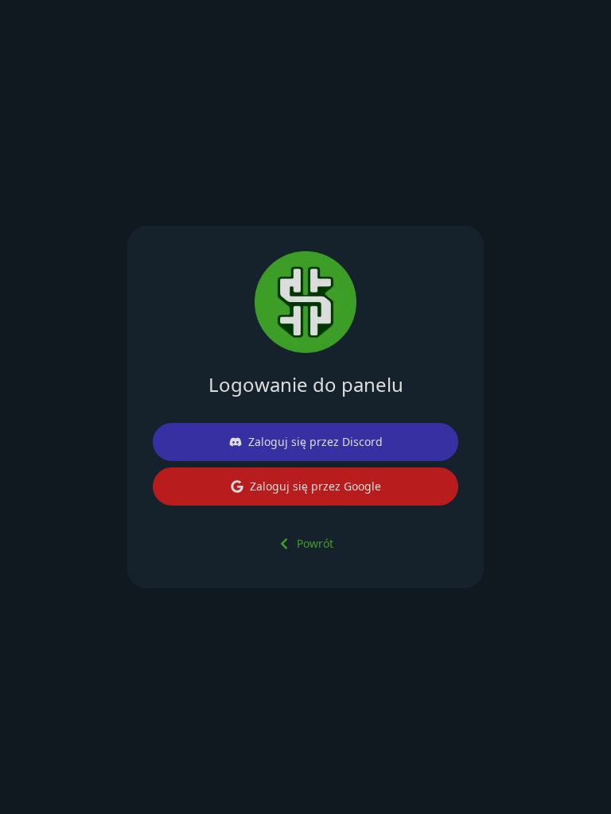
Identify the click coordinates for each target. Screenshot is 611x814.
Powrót (315, 543)
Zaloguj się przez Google (315, 486)
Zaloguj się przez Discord (315, 441)
